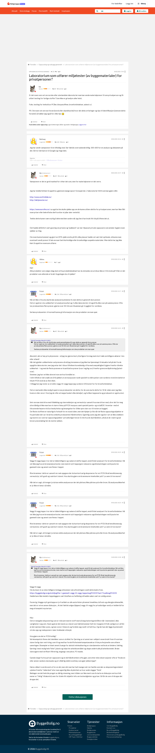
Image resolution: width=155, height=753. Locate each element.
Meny (143, 3)
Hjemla (89, 728)
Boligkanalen (91, 730)
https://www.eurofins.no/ (40, 209)
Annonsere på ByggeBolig (116, 735)
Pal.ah (41, 291)
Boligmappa (91, 726)
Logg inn (129, 3)
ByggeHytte (91, 732)
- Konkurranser (73, 730)
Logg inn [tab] (128, 11)
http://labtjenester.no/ (39, 200)
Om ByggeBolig (112, 726)
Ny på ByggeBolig (113, 730)
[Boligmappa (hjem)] (16, 3)
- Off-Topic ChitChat (75, 737)
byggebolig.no (54, 737)
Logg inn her (82, 124)
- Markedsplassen (74, 732)
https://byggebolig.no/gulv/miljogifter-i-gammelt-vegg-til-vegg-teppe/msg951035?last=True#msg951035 (73, 593)
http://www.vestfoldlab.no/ (41, 197)
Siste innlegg (25, 11)
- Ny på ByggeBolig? (75, 735)
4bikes (41, 259)
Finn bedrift (43, 11)
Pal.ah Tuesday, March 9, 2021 (40, 340)
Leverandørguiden (93, 735)
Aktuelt (14, 11)
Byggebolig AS (42, 749)
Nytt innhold (54, 11)
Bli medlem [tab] (142, 11)
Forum (34, 11)
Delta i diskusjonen (77, 697)
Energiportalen (92, 739)
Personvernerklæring (114, 737)
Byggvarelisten (92, 737)
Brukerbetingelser (113, 732)
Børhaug (42, 139)
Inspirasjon (66, 11)
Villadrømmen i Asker (54, 160)
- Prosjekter (72, 728)
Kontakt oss (111, 728)
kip (40, 87)
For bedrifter (117, 3)
